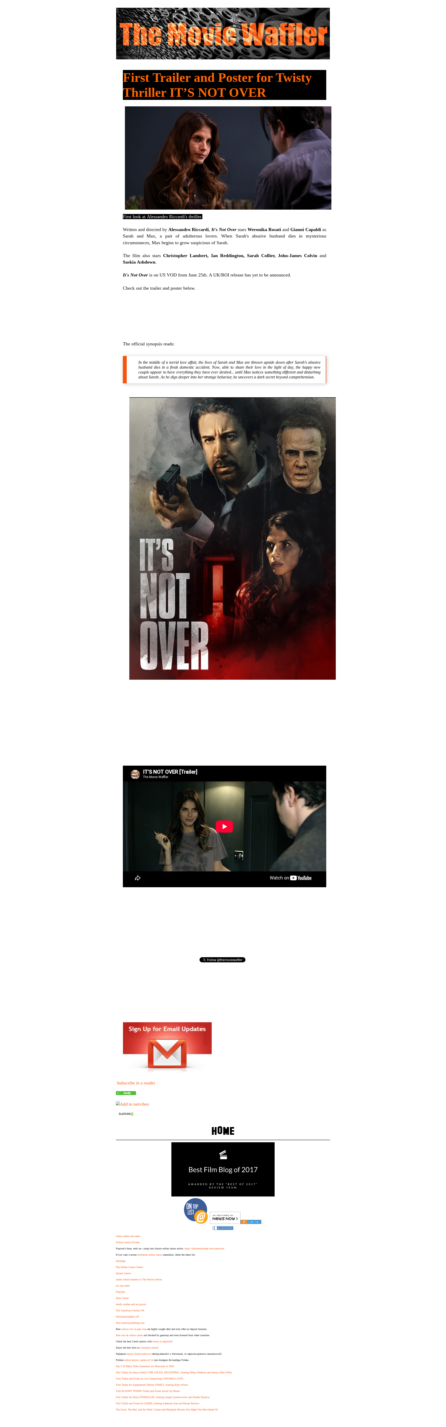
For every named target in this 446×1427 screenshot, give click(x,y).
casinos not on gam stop (134, 1329)
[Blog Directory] (251, 1222)
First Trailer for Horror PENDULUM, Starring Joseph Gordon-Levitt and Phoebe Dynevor (163, 1397)
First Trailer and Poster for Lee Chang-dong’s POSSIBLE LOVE (149, 1378)
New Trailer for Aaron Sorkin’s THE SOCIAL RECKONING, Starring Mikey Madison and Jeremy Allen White (174, 1372)
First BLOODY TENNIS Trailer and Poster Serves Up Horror (148, 1391)
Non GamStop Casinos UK (130, 1310)
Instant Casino (123, 1273)
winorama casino (148, 1347)
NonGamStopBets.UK (127, 1316)
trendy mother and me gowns (131, 1304)
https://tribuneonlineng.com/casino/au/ (205, 1248)
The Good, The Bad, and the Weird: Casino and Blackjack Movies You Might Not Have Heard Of (167, 1409)
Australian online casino (149, 1254)
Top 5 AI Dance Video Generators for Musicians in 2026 (145, 1366)
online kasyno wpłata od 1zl (139, 1360)
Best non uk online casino (129, 1335)
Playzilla (120, 1291)
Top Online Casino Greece (129, 1267)
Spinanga (120, 1260)
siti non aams (123, 1285)
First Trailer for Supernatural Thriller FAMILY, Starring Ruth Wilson (152, 1384)
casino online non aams (128, 1236)
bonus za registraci (162, 1341)
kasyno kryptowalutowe (138, 1353)
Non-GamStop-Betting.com (130, 1322)
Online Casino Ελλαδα (128, 1242)
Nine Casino (122, 1298)
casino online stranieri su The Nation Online (139, 1279)
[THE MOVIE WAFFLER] (126, 1093)
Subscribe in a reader (136, 1083)
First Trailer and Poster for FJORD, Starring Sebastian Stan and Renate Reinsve (157, 1403)
